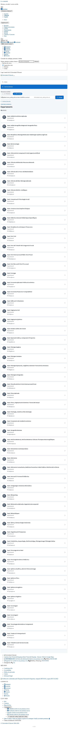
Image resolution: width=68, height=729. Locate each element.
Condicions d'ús (8, 668)
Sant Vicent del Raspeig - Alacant (29, 657)
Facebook (19, 710)
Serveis (6, 33)
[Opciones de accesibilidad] (2, 7)
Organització (4, 22)
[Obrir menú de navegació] (14, 75)
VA (6, 11)
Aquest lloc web (8, 65)
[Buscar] (2, 39)
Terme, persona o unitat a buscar (9, 61)
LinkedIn (19, 708)
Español (6, 14)
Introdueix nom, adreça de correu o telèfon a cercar (15, 97)
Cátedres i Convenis (9, 34)
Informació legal (8, 676)
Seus (5, 36)
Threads (19, 714)
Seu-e (5, 19)
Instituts (6, 31)
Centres (6, 28)
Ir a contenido (4, 1)
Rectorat (6, 25)
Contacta (6, 703)
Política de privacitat (9, 672)
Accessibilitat (7, 670)
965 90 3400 (53, 659)
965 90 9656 (45, 660)
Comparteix (7, 707)
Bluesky (17, 712)
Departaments (7, 30)
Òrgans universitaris (9, 27)
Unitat (5, 68)
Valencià (6, 15)
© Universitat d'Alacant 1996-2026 (10, 723)
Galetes (6, 674)
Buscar (36, 61)
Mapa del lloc (7, 705)
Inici (5, 701)
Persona (6, 67)
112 (14, 662)
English (6, 17)
